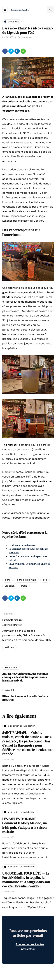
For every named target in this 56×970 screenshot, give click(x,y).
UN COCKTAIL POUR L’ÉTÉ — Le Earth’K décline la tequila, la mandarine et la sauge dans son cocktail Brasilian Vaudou (26, 880)
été (45, 579)
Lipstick (10, 585)
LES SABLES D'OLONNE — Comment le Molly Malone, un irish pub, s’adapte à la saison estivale (24, 825)
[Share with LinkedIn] (17, 51)
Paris (24, 585)
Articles (9, 647)
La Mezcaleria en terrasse (22, 545)
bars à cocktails (26, 579)
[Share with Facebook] (5, 51)
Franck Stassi (12, 620)
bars (7, 579)
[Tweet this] (11, 51)
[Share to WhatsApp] (23, 51)
